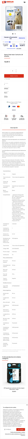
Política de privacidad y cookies (17, 432)
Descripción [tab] (14, 128)
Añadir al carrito (14, 75)
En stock (6, 83)
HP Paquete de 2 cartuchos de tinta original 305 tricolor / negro (14, 388)
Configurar (7, 429)
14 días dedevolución (21, 119)
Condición (6, 91)
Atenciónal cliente (6, 119)
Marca (5, 95)
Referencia (6, 87)
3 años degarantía (14, 119)
